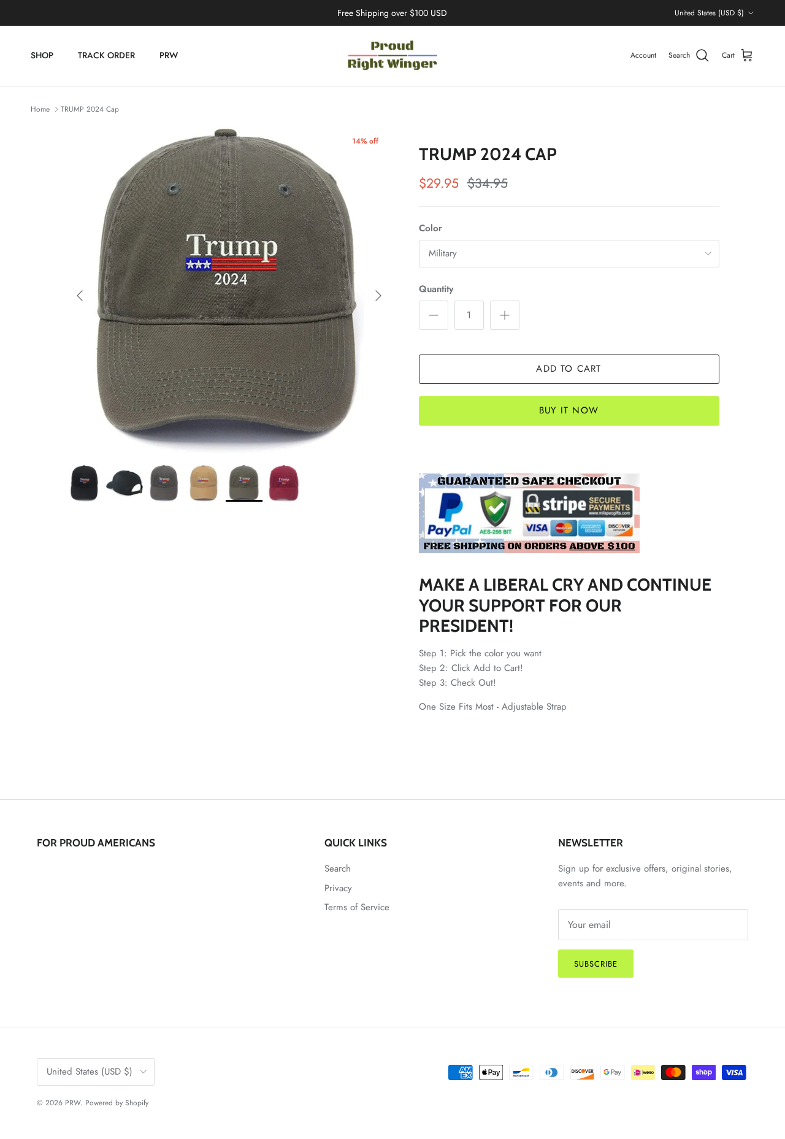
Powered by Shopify (116, 1102)
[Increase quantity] (504, 315)
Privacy (338, 888)
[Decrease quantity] (433, 315)
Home (40, 109)
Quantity (436, 289)
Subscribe (596, 964)
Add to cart (568, 368)
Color (430, 228)
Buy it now (569, 410)
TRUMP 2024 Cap (90, 109)
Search (337, 868)
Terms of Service (356, 907)
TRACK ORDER (106, 55)
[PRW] (392, 56)
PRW (168, 55)
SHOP (42, 55)
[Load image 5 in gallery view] (229, 290)
